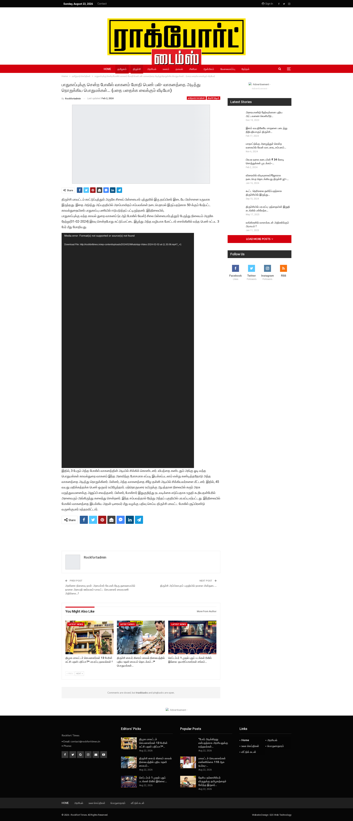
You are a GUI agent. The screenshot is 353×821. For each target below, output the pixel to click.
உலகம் (166, 69)
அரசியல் (151, 69)
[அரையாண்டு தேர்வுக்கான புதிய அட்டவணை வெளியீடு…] (235, 116)
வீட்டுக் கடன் (248, 752)
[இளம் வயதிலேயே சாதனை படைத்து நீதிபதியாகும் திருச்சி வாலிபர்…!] (235, 132)
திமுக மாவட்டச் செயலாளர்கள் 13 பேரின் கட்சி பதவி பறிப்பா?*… (153, 743)
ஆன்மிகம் (208, 69)
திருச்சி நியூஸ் (213, 98)
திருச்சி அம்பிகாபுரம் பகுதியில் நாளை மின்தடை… (188, 585)
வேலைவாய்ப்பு (227, 69)
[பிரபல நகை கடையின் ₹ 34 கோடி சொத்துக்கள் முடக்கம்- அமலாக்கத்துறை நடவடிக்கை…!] (235, 164)
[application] (128, 350)
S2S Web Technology (280, 814)
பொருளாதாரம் (275, 746)
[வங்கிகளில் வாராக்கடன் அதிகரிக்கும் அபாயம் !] (235, 227)
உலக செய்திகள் (250, 746)
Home (107, 69)
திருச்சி (137, 69)
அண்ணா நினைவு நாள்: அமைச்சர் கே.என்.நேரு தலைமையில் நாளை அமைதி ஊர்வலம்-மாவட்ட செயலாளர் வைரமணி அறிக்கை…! (100, 589)
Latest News (76, 624)
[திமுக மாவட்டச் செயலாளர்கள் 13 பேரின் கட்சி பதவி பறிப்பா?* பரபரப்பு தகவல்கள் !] (89, 637)
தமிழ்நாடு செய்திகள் (196, 98)
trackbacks (142, 692)
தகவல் (179, 69)
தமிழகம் (121, 69)
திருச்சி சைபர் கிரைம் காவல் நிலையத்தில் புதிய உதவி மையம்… (155, 762)
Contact (102, 3)
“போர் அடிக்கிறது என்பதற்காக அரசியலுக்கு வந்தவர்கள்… (213, 743)
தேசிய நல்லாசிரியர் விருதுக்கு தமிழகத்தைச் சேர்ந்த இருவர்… (212, 781)
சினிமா (193, 69)
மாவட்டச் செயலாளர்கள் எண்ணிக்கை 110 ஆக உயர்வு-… (212, 762)
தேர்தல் (245, 69)
